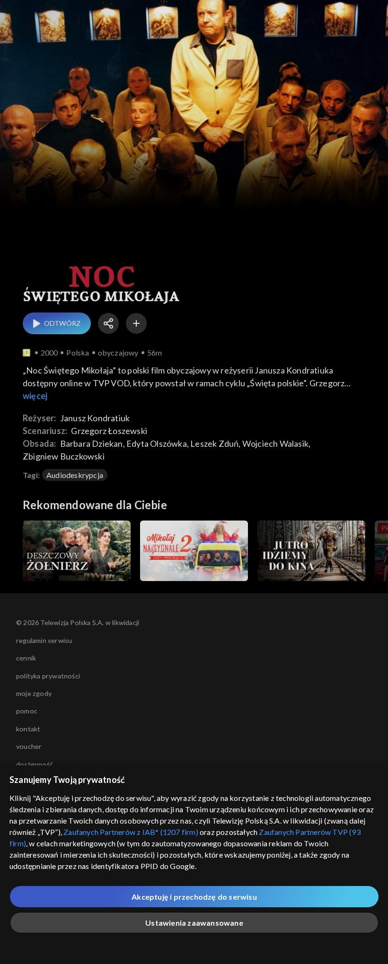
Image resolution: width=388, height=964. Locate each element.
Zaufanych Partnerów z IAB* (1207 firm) (130, 831)
